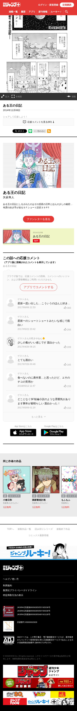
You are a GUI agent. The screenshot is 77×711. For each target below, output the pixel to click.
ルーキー (56, 11)
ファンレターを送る (38, 219)
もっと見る (37, 416)
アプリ (32, 11)
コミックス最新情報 (38, 535)
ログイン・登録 (48, 5)
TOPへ (10, 529)
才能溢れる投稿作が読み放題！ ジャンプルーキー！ (38, 551)
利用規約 (7, 585)
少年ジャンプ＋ (12, 4)
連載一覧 (13, 11)
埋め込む (41, 131)
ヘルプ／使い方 (11, 579)
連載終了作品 (63, 529)
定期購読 (66, 5)
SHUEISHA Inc (11, 656)
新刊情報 (42, 11)
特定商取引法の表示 (13, 595)
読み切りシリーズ (44, 529)
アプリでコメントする (38, 287)
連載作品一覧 (24, 529)
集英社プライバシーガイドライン (20, 590)
